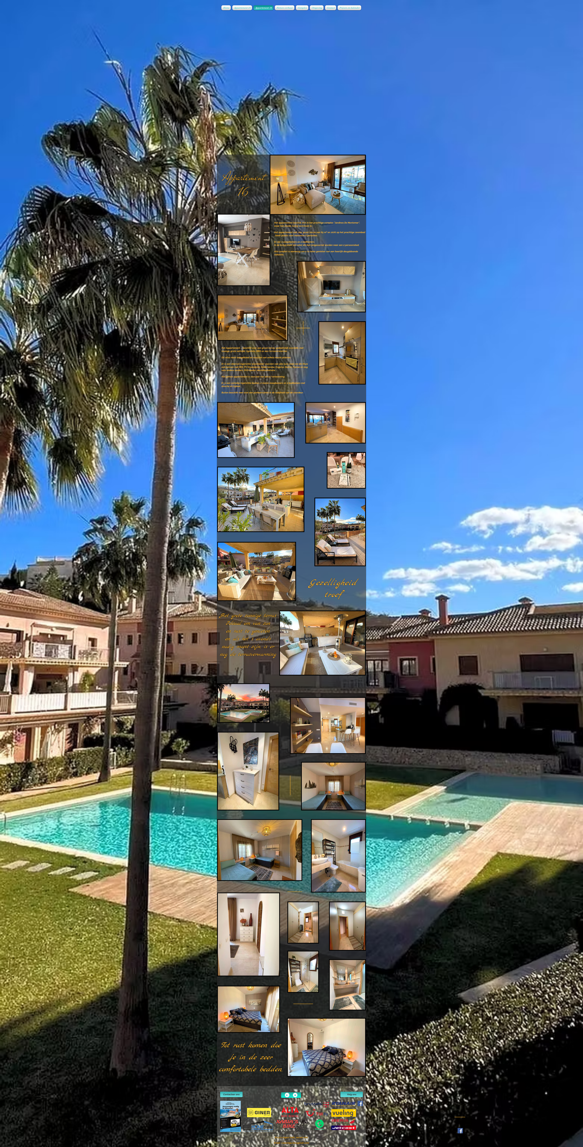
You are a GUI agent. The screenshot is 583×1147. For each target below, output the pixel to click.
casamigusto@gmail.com (295, 1143)
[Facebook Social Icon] (360, 1103)
